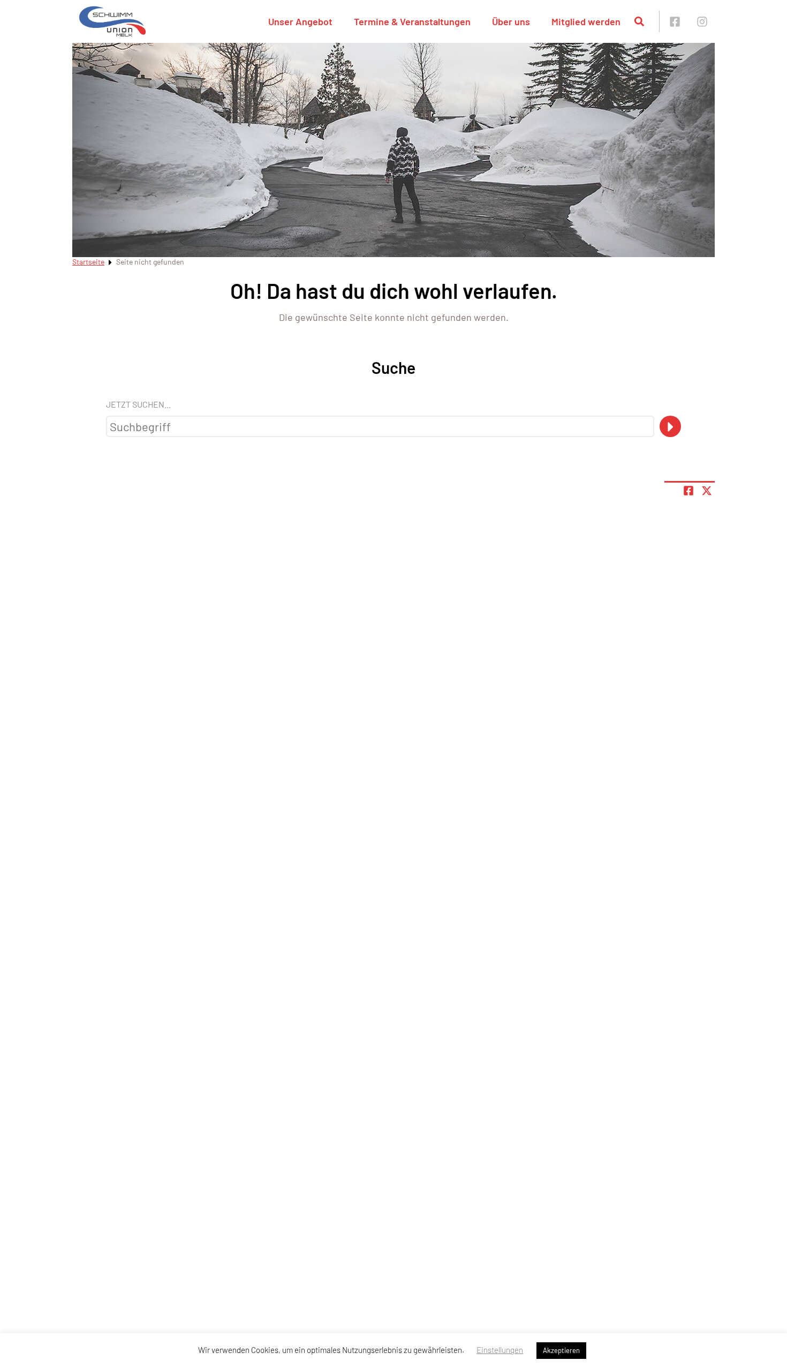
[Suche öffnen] (639, 21)
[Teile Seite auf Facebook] (688, 491)
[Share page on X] (707, 491)
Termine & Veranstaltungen (412, 21)
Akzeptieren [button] (561, 1350)
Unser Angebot (300, 21)
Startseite (88, 261)
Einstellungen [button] (499, 1350)
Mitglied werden (585, 21)
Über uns (511, 21)
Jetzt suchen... (138, 404)
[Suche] (670, 426)
